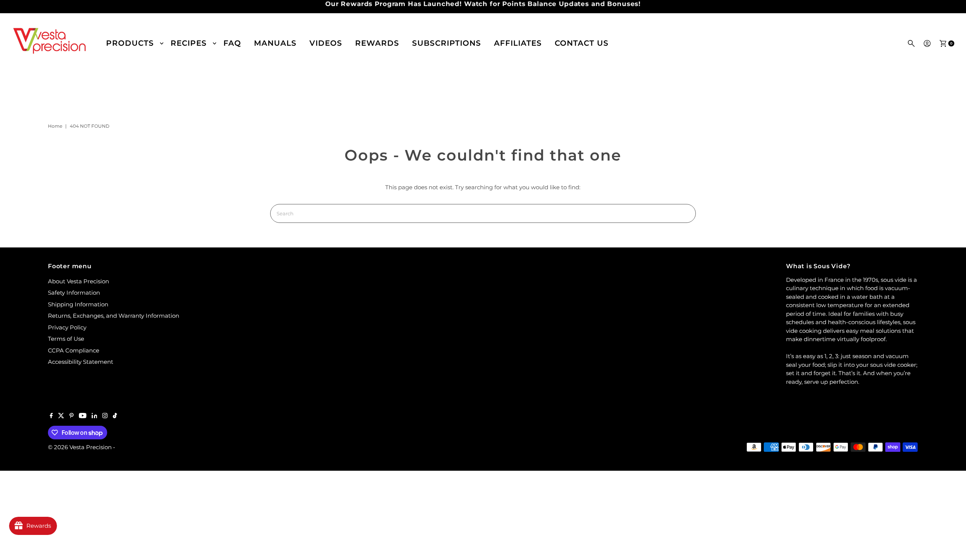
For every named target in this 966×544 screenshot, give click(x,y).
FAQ (232, 43)
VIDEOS (325, 43)
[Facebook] (51, 416)
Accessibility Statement (80, 361)
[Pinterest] (71, 416)
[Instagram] (105, 416)
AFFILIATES (518, 43)
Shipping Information (78, 304)
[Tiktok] (115, 416)
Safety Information (74, 292)
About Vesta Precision (78, 281)
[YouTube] (82, 416)
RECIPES (189, 43)
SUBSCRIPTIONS (446, 43)
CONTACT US (582, 43)
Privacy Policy (67, 327)
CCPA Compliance (73, 350)
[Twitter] (61, 416)
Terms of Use (66, 338)
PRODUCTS (130, 43)
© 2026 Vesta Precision (80, 447)
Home (55, 126)
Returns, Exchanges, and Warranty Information (113, 315)
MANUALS (275, 43)
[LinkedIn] (94, 416)
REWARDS (377, 43)
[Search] (911, 43)
